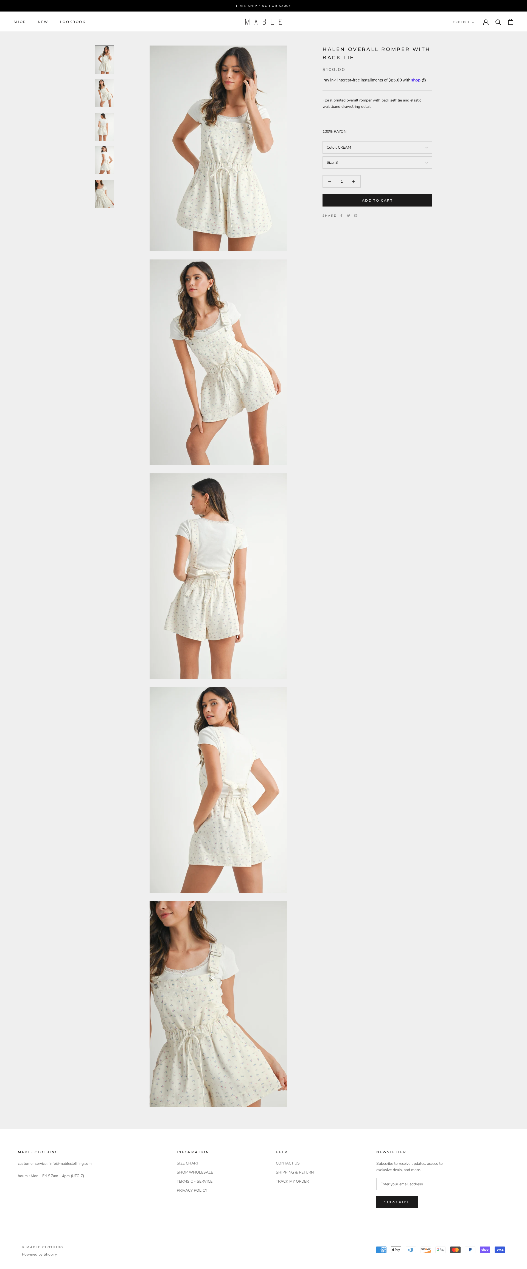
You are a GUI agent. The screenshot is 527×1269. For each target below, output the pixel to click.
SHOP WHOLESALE (195, 1172)
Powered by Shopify (39, 1254)
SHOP (20, 22)
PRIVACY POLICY (192, 1190)
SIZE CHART (188, 1163)
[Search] (498, 22)
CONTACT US (288, 1163)
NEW (43, 22)
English (461, 22)
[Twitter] (348, 215)
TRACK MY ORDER (292, 1181)
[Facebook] (341, 215)
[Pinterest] (355, 215)
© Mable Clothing (42, 1247)
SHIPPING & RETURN (295, 1172)
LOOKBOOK (73, 22)
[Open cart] (510, 22)
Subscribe (397, 1202)
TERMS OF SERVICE (194, 1181)
